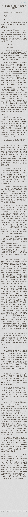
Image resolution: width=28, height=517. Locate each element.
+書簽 (19, 511)
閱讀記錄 (25, 2)
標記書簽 (13, 2)
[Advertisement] (14, 494)
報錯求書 (21, 2)
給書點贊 (17, 2)
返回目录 (3, 511)
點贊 (8, 511)
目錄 (14, 511)
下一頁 (25, 511)
